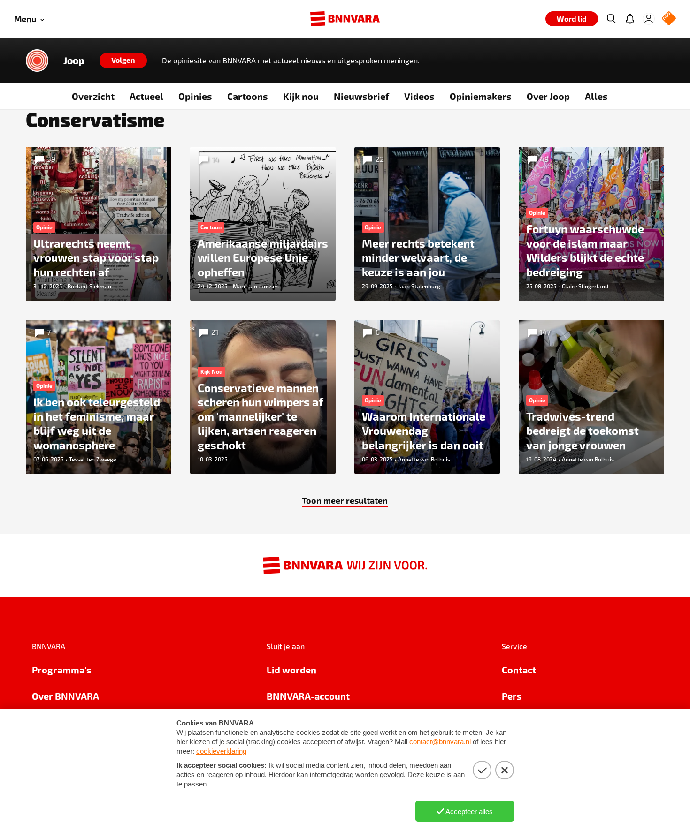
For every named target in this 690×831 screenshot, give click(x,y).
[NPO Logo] (669, 19)
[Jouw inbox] (630, 19)
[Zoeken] (611, 18)
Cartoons (247, 96)
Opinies (195, 96)
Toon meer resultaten (345, 500)
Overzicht (93, 96)
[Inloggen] (648, 18)
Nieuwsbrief (361, 96)
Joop (73, 60)
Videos (419, 96)
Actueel (146, 96)
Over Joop (548, 96)
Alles (596, 96)
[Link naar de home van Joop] (37, 60)
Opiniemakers (481, 96)
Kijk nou (301, 96)
